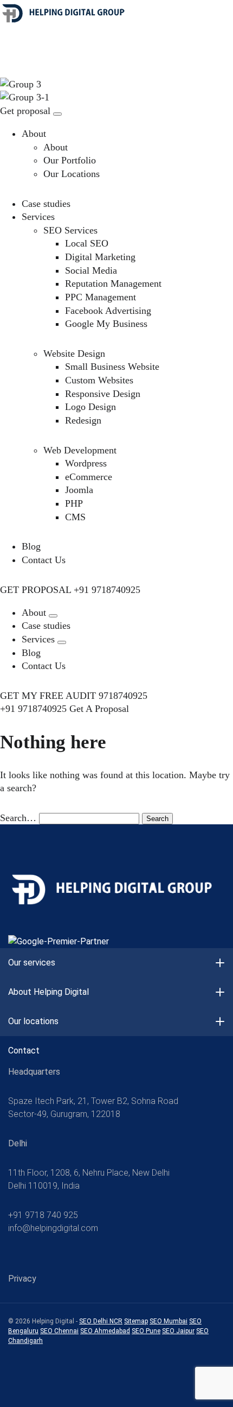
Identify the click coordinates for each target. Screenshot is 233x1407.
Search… (18, 817)
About (34, 133)
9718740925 (123, 695)
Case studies (46, 203)
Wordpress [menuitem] (86, 463)
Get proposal (25, 110)
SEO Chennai (59, 1331)
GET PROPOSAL (35, 589)
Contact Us (44, 559)
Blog (31, 546)
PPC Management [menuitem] (100, 297)
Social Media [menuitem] (91, 270)
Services (38, 216)
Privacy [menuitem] (22, 1278)
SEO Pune (146, 1331)
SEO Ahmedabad (105, 1331)
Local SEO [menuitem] (86, 243)
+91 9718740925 (107, 589)
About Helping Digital (48, 992)
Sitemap (136, 1321)
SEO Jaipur (178, 1331)
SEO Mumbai (168, 1321)
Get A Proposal (99, 708)
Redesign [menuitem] (83, 420)
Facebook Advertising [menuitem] (108, 310)
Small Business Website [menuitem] (112, 366)
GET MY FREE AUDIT (48, 695)
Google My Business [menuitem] (106, 323)
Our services (31, 962)
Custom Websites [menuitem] (99, 380)
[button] (53, 615)
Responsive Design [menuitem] (102, 393)
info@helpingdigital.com (53, 1228)
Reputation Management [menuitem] (113, 283)
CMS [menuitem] (75, 517)
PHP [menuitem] (74, 503)
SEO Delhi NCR (100, 1321)
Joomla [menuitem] (79, 489)
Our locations (33, 1021)
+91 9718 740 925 (43, 1215)
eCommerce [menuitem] (88, 476)
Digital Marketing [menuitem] (100, 256)
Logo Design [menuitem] (90, 406)
